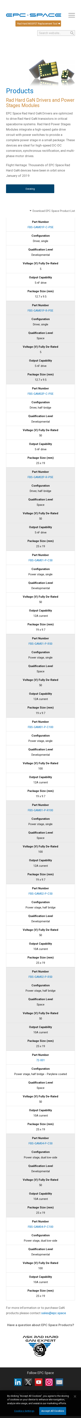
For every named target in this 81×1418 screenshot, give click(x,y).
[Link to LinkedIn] (18, 1382)
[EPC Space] (33, 15)
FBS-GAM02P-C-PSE (40, 393)
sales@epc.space (53, 1313)
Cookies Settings (24, 1410)
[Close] (75, 1396)
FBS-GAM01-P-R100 (40, 810)
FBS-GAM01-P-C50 (41, 560)
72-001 (40, 1060)
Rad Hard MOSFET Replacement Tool (37, 23)
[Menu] (70, 15)
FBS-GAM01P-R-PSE (40, 310)
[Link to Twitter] (28, 1382)
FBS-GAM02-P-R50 (40, 977)
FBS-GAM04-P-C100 (40, 1227)
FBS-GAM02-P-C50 (41, 893)
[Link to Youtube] (38, 1382)
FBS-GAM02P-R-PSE (40, 477)
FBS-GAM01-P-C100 (40, 727)
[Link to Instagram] (49, 1382)
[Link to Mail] (59, 1382)
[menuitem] (70, 15)
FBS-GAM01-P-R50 (40, 643)
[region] (40, 1404)
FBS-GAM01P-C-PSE (40, 227)
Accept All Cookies (52, 1410)
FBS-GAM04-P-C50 (41, 1143)
